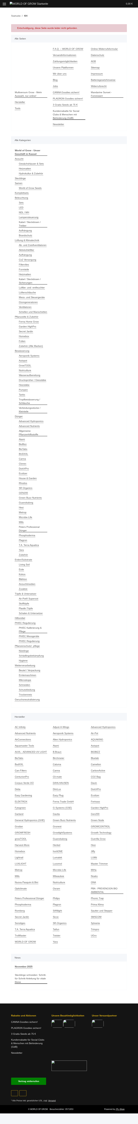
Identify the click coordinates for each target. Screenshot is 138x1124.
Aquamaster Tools (24, 745)
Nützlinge (24, 650)
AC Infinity (20, 727)
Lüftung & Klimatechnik (27, 240)
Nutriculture (25, 370)
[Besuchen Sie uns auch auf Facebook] (14, 1093)
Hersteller (20, 102)
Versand (52, 1100)
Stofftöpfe (24, 603)
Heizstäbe (24, 385)
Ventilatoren (25, 307)
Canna (22, 458)
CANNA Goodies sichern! (66, 92)
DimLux (57, 789)
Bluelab (95, 758)
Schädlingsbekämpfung (31, 655)
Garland (19, 814)
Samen (18, 183)
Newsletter (58, 124)
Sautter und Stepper (101, 910)
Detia (17, 789)
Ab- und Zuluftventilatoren (32, 245)
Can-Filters (21, 770)
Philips (56, 898)
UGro (94, 935)
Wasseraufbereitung (29, 375)
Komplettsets (22, 193)
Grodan (19, 826)
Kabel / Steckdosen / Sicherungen (30, 281)
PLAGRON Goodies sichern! (68, 98)
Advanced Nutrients (29, 426)
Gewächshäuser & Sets (31, 163)
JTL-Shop (120, 1109)
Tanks (22, 394)
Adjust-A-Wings (61, 727)
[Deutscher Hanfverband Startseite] (69, 1065)
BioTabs (23, 449)
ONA (93, 882)
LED (21, 207)
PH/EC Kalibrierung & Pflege (30, 629)
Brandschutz (25, 235)
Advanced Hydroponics (31, 421)
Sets (21, 202)
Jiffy (93, 851)
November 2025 (23, 966)
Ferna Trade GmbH (63, 801)
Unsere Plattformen (63, 67)
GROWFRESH (22, 832)
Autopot (23, 360)
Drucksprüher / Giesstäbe (32, 380)
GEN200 (23, 492)
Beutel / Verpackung (29, 670)
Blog (55, 80)
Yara (21, 550)
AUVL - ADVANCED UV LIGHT (31, 752)
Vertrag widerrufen (28, 1081)
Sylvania (95, 923)
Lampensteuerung (28, 217)
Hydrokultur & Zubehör (31, 173)
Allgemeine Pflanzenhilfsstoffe (28, 433)
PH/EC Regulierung (25, 623)
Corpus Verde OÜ (24, 783)
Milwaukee (58, 876)
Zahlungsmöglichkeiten (65, 61)
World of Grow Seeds (30, 188)
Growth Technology (101, 832)
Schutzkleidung (27, 689)
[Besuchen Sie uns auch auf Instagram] (22, 1093)
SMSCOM (96, 917)
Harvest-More (22, 845)
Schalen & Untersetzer (31, 613)
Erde (21, 569)
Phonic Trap (97, 898)
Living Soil (24, 564)
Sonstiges (20, 923)
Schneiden (24, 685)
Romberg (20, 910)
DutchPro (24, 468)
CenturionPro (22, 776)
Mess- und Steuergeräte (32, 297)
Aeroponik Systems (29, 355)
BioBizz (23, 444)
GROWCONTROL (100, 826)
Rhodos (23, 483)
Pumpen (23, 389)
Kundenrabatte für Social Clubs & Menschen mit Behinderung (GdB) (66, 114)
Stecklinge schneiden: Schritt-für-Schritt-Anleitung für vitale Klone (30, 978)
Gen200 (95, 814)
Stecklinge (20, 178)
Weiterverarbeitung (25, 665)
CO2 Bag (96, 776)
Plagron (23, 540)
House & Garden (28, 478)
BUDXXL (23, 454)
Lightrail (19, 857)
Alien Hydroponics (62, 739)
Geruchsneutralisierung (27, 699)
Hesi (21, 507)
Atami (22, 439)
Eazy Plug (58, 795)
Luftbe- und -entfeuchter (32, 287)
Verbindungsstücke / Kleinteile (29, 410)
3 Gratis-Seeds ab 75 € (65, 104)
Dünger (19, 416)
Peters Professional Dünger (29, 529)
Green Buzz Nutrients (30, 497)
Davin (94, 783)
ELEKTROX (21, 801)
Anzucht (19, 158)
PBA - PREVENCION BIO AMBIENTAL (104, 890)
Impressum (97, 73)
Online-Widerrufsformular (104, 49)
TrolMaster (20, 935)
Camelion (96, 764)
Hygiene (23, 660)
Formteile (24, 269)
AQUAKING (97, 739)
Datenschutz (97, 55)
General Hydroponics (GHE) (30, 820)
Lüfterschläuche (27, 292)
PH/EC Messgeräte (29, 636)
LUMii (94, 857)
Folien (22, 341)
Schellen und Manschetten (33, 312)
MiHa (93, 870)
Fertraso (95, 801)
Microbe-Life (25, 517)
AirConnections (23, 739)
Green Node (97, 820)
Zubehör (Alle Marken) (31, 346)
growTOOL (21, 838)
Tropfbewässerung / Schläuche (29, 401)
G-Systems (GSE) (62, 807)
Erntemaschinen (27, 675)
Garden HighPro (27, 326)
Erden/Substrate (23, 559)
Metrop (22, 512)
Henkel (56, 845)
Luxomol (57, 863)
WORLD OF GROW (25, 941)
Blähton (23, 579)
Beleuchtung (21, 197)
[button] (102, 3)
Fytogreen (20, 807)
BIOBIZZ (95, 752)
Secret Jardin (26, 331)
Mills (21, 522)
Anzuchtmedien (27, 584)
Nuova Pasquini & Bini (26, 882)
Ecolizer (23, 473)
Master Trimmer (99, 863)
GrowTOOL (25, 365)
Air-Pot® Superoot (28, 598)
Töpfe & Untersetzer (25, 593)
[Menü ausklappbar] (4, 3)
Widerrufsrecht (99, 86)
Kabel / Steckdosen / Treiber (30, 224)
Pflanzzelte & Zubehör (26, 316)
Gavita (56, 814)
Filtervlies (24, 264)
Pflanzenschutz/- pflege (27, 646)
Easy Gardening (23, 795)
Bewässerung (22, 350)
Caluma (57, 764)
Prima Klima (97, 904)
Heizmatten (25, 168)
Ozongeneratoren (28, 302)
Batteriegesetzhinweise (103, 80)
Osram (56, 888)
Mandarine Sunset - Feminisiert (101, 94)
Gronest (57, 826)
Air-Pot (94, 733)
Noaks (94, 876)
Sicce (56, 917)
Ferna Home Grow (29, 321)
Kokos (22, 574)
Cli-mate (57, 776)
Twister (56, 935)
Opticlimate (21, 888)
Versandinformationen (64, 55)
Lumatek (57, 857)
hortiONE (58, 851)
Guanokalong (26, 502)
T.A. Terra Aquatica (29, 545)
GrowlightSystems (62, 832)
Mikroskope (25, 680)
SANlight (57, 910)
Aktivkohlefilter (26, 250)
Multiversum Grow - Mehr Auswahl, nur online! (28, 94)
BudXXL (19, 764)
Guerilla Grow (98, 838)
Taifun (56, 929)
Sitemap (95, 67)
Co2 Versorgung (27, 259)
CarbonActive (98, 770)
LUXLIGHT (20, 863)
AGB (93, 61)
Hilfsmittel (20, 618)
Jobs (55, 86)
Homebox (24, 336)
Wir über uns (59, 73)
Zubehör (23, 554)
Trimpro (95, 929)
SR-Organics (59, 923)
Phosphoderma (27, 535)
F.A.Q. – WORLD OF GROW (68, 49)
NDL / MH (24, 212)
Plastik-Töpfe (26, 608)
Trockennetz (25, 694)
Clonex (22, 463)
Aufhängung (25, 230)
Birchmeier (58, 758)
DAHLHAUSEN (61, 783)
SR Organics (25, 488)
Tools (17, 108)
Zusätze (23, 589)
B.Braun (57, 752)
